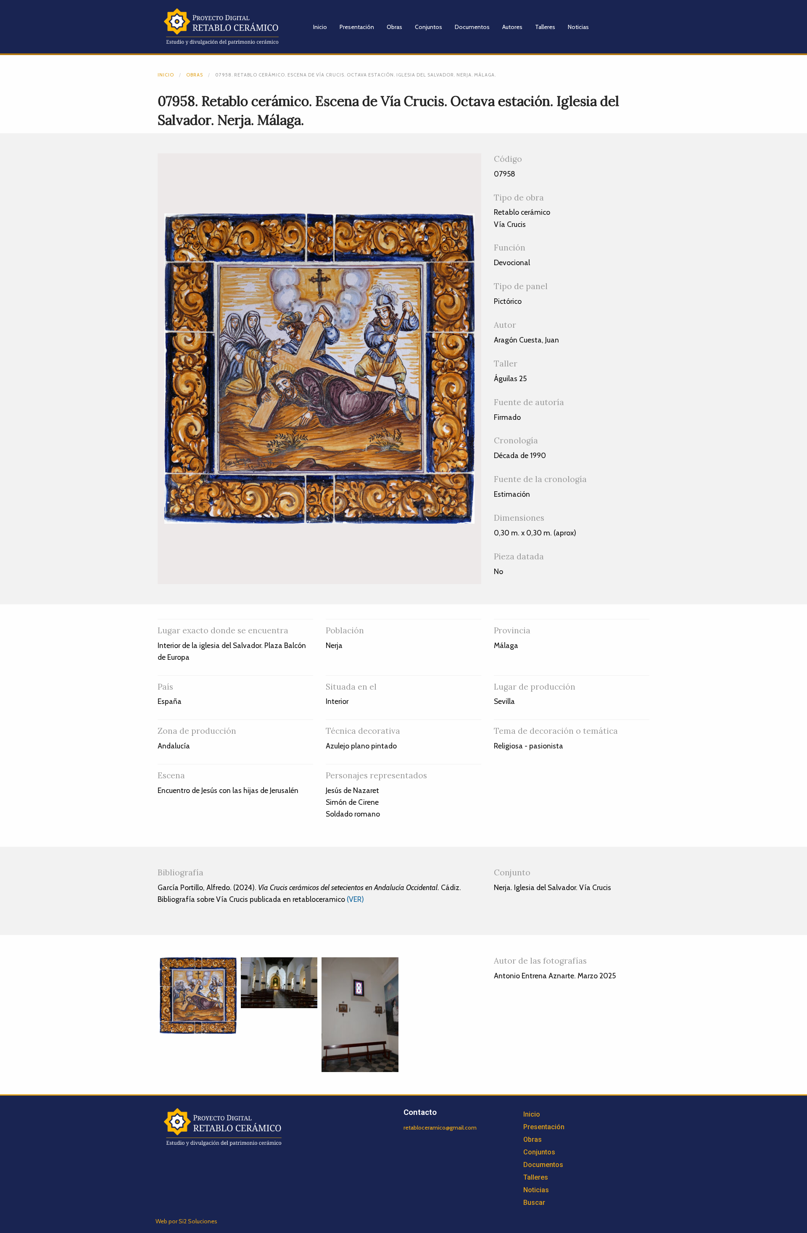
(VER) (355, 899)
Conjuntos (428, 27)
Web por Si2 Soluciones (186, 1221)
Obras (394, 27)
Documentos (472, 27)
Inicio (320, 27)
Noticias (578, 27)
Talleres (545, 27)
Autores (512, 27)
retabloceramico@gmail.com (440, 1127)
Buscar (534, 1203)
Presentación (357, 27)
